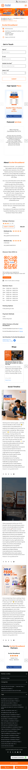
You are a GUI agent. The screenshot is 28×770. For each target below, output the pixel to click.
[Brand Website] (20, 752)
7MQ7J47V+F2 (7, 339)
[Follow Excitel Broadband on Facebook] (8, 752)
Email (4, 56)
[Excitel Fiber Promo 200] (14, 104)
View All (22, 226)
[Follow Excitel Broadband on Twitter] (13, 752)
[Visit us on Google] (10, 752)
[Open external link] (14, 764)
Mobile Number (7, 63)
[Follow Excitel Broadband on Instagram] (15, 752)
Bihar (20, 328)
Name (4, 49)
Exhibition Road (5, 678)
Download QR (7, 277)
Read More (8, 380)
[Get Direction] (14, 341)
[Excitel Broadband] (6, 5)
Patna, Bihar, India (8, 341)
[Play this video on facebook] (14, 499)
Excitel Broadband (14, 653)
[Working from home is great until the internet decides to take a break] (14, 405)
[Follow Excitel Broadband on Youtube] (18, 752)
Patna (21, 331)
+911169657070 (15, 116)
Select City (5, 70)
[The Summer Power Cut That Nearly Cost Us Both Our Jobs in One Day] (14, 355)
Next (26, 104)
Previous (2, 104)
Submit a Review (9, 226)
